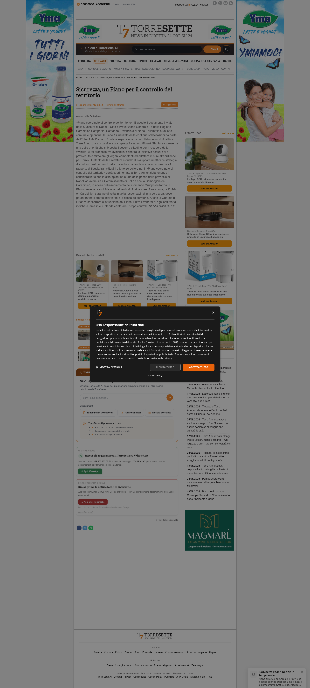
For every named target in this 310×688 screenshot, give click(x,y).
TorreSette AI (105, 676)
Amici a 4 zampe (143, 665)
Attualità (98, 652)
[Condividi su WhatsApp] (90, 528)
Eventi (109, 665)
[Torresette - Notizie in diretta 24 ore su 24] (155, 636)
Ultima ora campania (196, 652)
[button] (109, 367)
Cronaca (108, 652)
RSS (210, 676)
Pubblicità (169, 676)
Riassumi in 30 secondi (100, 412)
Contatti (118, 676)
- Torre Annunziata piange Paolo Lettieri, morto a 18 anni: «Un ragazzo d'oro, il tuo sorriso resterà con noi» (209, 441)
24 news (158, 652)
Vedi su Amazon (92, 305)
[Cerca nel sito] (226, 49)
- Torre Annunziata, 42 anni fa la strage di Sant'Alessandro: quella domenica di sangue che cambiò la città (207, 425)
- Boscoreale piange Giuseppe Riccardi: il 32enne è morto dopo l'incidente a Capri (208, 495)
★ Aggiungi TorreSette (93, 501)
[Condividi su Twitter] (85, 528)
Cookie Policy (155, 676)
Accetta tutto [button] (198, 367)
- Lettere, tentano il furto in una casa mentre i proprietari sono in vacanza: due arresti (208, 397)
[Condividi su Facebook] (79, 528)
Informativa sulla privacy (158, 358)
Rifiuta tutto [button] (165, 367)
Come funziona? (85, 512)
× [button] (213, 312)
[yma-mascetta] (89, 31)
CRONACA (90, 77)
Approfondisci (133, 412)
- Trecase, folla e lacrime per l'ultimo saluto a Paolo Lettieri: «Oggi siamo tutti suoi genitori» (208, 456)
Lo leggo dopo (169, 104)
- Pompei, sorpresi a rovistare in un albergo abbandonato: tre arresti (208, 482)
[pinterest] (225, 3)
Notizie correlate (161, 412)
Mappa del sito (198, 676)
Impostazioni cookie (132, 358)
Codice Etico (139, 676)
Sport (137, 652)
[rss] (231, 3)
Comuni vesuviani (174, 652)
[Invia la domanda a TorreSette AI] (169, 397)
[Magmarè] (209, 530)
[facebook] (215, 3)
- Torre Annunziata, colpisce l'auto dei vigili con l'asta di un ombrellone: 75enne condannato (207, 469)
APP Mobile (182, 676)
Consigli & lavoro (123, 665)
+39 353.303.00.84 (102, 461)
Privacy (127, 676)
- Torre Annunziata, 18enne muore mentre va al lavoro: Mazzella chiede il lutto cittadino (207, 384)
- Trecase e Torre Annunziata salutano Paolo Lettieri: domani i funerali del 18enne (207, 410)
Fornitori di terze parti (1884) (161, 342)
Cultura (128, 652)
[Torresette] (155, 31)
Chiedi (214, 49)
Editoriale (147, 652)
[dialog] (155, 344)
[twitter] (220, 3)
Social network (181, 665)
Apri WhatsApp (91, 471)
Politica (119, 652)
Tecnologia (197, 665)
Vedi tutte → (172, 255)
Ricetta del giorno (163, 665)
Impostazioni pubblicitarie (158, 354)
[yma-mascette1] (221, 31)
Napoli (212, 652)
